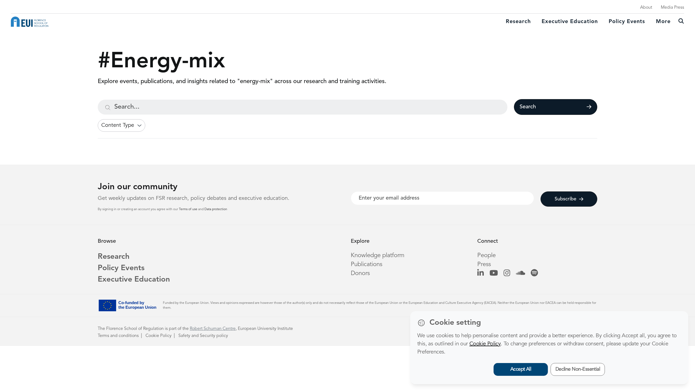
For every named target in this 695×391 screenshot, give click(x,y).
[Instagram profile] (507, 273)
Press (484, 264)
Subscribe (565, 199)
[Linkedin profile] (480, 273)
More (663, 21)
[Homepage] (29, 22)
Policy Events (627, 21)
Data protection (215, 209)
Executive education (570, 21)
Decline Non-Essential (577, 369)
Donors (360, 273)
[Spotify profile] (534, 273)
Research (518, 21)
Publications (366, 264)
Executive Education (134, 279)
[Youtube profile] (493, 273)
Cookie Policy (159, 336)
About (646, 7)
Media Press (672, 7)
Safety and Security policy (203, 336)
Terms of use (188, 209)
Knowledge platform (378, 255)
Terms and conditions (118, 336)
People (486, 255)
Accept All (520, 369)
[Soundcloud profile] (520, 273)
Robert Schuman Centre (213, 329)
